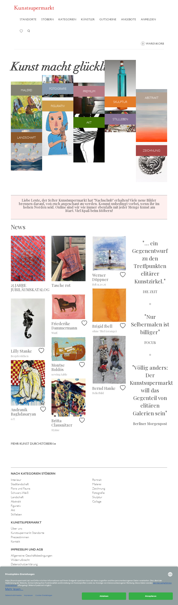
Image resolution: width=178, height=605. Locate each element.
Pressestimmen (20, 537)
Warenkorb (153, 43)
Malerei (96, 484)
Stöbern (47, 19)
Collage (96, 501)
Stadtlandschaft (20, 484)
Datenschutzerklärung (24, 564)
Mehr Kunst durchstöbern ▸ (33, 443)
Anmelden (148, 19)
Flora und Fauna (20, 488)
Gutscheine (107, 19)
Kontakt (15, 541)
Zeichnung (98, 488)
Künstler (88, 19)
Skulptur (97, 497)
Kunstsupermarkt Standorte (27, 532)
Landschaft (17, 497)
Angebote (128, 19)
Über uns (16, 528)
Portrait (96, 479)
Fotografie (98, 492)
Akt (13, 510)
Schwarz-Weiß (19, 492)
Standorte (28, 19)
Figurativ (16, 505)
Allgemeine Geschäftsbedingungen (31, 555)
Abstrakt (16, 501)
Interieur (16, 479)
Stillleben (16, 514)
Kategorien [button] (67, 19)
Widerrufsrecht (20, 560)
